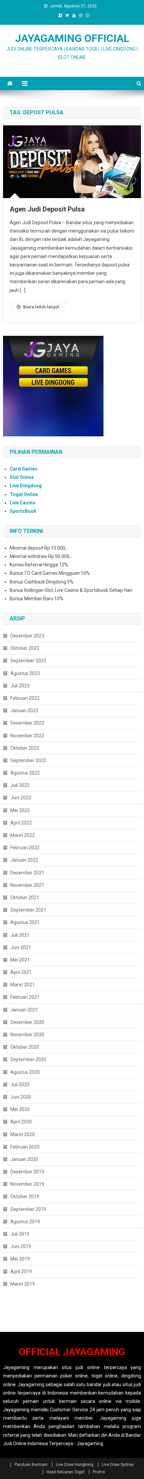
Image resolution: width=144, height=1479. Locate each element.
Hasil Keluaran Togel (65, 1472)
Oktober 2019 (24, 1196)
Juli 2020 (19, 1084)
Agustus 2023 (25, 673)
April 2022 (21, 822)
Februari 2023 (25, 698)
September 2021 (28, 910)
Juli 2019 (19, 1234)
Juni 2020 (20, 1097)
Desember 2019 (27, 1171)
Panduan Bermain (31, 1464)
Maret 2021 (22, 984)
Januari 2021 (24, 1009)
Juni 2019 (20, 1246)
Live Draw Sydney (118, 1464)
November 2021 (27, 885)
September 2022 (28, 760)
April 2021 (21, 972)
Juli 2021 (19, 935)
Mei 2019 (20, 1258)
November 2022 (27, 735)
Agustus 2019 (25, 1221)
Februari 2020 (25, 1147)
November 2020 (27, 1034)
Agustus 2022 (25, 773)
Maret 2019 (22, 1284)
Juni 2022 (20, 797)
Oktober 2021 (24, 897)
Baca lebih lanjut (41, 306)
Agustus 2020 (25, 1072)
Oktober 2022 (24, 748)
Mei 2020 (20, 1109)
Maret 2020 (22, 1134)
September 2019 (28, 1209)
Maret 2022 (22, 835)
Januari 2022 (24, 860)
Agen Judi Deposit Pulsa (47, 209)
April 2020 (21, 1121)
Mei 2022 (20, 810)
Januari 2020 (24, 1159)
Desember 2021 (27, 872)
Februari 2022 (25, 847)
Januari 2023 (24, 710)
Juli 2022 (19, 785)
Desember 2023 (27, 635)
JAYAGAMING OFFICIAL (72, 38)
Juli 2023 (19, 685)
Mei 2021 (20, 960)
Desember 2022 (27, 723)
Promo (99, 1472)
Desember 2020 (27, 1022)
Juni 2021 (20, 947)
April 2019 (21, 1271)
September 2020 (28, 1059)
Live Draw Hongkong (74, 1464)
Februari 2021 (25, 997)
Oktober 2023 (24, 648)
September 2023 (28, 660)
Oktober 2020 (24, 1047)
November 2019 (27, 1184)
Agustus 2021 (25, 922)
